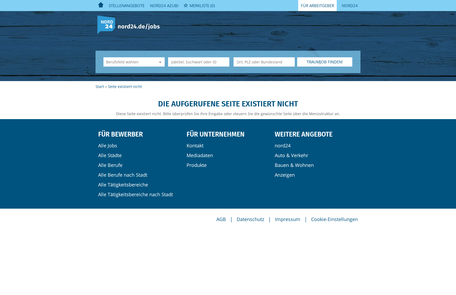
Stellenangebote (127, 5)
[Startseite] (130, 24)
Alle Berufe (110, 165)
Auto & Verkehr (291, 155)
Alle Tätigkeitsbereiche (123, 184)
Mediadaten (200, 155)
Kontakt (195, 145)
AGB (221, 219)
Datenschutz (250, 219)
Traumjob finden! (325, 61)
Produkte (197, 165)
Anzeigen (285, 175)
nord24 (283, 145)
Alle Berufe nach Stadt (122, 175)
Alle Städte (110, 155)
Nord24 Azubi (164, 5)
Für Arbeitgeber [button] (317, 5)
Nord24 (350, 5)
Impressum (287, 219)
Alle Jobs (107, 145)
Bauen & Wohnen (294, 165)
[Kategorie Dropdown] (159, 62)
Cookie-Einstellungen (334, 219)
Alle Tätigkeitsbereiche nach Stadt (135, 194)
